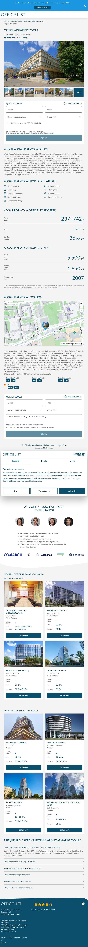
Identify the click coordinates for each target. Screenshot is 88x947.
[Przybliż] (81, 303)
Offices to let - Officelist (13, 21)
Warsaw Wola (37, 21)
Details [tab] (44, 461)
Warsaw (27, 21)
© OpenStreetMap (66, 344)
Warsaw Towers (16, 742)
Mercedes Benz (56, 742)
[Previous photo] (7, 64)
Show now (23, 636)
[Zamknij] (84, 5)
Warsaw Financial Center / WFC (63, 803)
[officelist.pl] (11, 903)
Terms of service (3, 940)
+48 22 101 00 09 (75, 103)
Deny (16, 491)
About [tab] (72, 461)
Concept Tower (56, 670)
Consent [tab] (15, 461)
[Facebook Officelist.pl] (83, 903)
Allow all (71, 491)
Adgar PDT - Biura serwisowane (16, 611)
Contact (24, 938)
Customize (42, 491)
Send (44, 138)
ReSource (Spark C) (17, 670)
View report (42, 7)
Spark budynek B (57, 610)
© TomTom (76, 344)
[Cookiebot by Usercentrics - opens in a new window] (75, 454)
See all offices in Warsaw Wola (14, 578)
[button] (44, 323)
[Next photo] (81, 64)
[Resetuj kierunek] (81, 310)
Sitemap (17, 938)
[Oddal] (81, 307)
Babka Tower (14, 802)
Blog (10, 938)
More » (51, 133)
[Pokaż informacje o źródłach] (81, 343)
